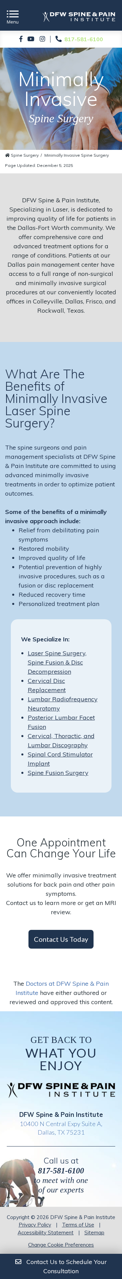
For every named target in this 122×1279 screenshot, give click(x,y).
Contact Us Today (61, 939)
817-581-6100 (61, 1170)
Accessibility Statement (46, 1232)
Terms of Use (78, 1224)
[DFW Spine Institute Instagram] (42, 39)
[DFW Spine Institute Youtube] (31, 39)
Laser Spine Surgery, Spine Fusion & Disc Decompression (57, 662)
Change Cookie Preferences (61, 1245)
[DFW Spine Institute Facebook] (20, 39)
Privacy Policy (35, 1224)
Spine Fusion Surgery (58, 773)
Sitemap (94, 1232)
